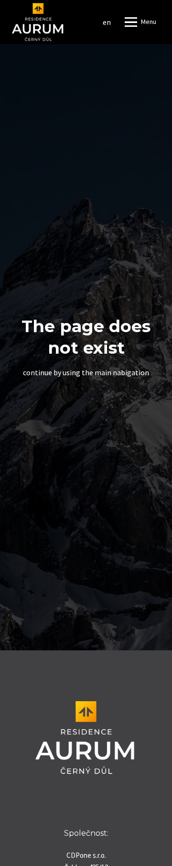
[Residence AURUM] (37, 22)
